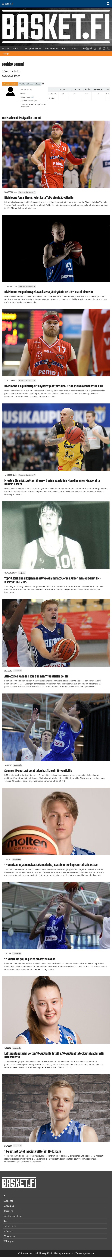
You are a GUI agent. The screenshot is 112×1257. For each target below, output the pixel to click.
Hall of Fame (10, 1225)
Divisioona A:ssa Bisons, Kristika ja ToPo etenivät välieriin (38, 197)
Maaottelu (18, 671)
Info (63, 48)
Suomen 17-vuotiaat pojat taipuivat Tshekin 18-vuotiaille (38, 770)
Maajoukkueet (31, 48)
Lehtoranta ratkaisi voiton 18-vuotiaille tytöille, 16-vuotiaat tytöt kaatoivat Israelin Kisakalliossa (54, 1055)
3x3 (5, 1220)
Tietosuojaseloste (85, 1253)
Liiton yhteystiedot (63, 1253)
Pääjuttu (21, 573)
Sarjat (15, 48)
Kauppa (10, 1241)
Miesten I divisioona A (26, 192)
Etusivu (5, 48)
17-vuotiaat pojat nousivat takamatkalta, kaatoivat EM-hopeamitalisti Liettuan (51, 865)
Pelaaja (6, 53)
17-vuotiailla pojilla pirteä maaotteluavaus (29, 959)
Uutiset (75, 48)
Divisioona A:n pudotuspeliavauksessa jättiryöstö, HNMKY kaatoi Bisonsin (48, 292)
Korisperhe (50, 48)
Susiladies (9, 1205)
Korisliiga (8, 1210)
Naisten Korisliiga (12, 1216)
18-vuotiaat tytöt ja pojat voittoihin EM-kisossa (32, 1151)
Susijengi (8, 1200)
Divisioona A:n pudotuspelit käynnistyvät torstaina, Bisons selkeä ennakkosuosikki (53, 386)
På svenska (9, 1236)
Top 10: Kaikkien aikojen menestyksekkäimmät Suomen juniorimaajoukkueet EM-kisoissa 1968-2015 (52, 580)
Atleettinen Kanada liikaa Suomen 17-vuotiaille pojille (36, 676)
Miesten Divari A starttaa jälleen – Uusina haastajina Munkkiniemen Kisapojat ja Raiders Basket (52, 482)
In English (8, 1231)
